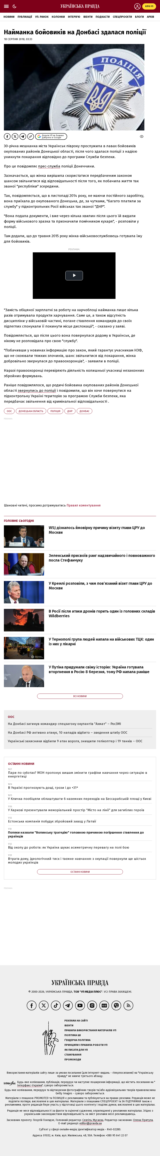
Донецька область (31, 411)
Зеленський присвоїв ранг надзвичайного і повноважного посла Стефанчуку (102, 558)
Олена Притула (143, 1120)
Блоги (139, 16)
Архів (150, 16)
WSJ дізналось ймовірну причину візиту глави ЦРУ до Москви (97, 530)
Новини (9, 16)
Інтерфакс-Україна (29, 1085)
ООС (9, 411)
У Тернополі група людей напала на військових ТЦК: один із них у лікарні (101, 641)
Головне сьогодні (19, 521)
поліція (55, 411)
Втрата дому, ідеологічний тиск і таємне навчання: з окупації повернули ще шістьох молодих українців (77, 861)
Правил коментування (84, 505)
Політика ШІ (72, 1035)
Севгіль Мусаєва (92, 1120)
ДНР (70, 411)
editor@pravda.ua (90, 1123)
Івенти (87, 16)
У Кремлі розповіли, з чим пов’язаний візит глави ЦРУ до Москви (100, 585)
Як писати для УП (76, 1049)
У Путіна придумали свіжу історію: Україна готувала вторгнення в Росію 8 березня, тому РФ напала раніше (99, 669)
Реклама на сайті (76, 1020)
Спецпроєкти (122, 16)
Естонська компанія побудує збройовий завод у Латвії (52, 821)
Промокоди (72, 1059)
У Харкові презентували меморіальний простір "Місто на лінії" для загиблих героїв (76, 810)
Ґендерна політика (77, 1040)
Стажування (72, 1054)
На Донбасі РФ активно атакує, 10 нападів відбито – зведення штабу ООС (67, 733)
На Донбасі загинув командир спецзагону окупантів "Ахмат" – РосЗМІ (64, 724)
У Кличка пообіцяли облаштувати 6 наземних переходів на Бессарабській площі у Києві (79, 799)
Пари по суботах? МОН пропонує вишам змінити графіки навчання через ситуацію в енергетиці (77, 775)
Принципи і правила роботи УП (86, 1044)
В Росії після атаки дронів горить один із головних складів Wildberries (102, 613)
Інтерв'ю (74, 16)
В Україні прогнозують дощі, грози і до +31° (43, 788)
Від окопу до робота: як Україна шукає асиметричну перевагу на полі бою (68, 847)
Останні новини (21, 764)
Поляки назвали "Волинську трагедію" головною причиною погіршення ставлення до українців (76, 834)
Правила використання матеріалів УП (90, 1030)
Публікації (25, 16)
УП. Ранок (42, 16)
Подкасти (103, 16)
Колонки (58, 16)
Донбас (84, 411)
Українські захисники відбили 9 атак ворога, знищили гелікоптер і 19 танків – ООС (75, 741)
